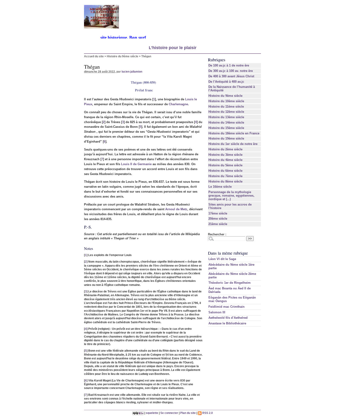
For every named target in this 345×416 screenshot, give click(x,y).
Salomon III (216, 312)
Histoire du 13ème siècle (226, 117)
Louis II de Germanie (136, 164)
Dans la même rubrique (228, 253)
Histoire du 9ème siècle (122, 56)
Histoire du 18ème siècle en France (233, 133)
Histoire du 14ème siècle (226, 122)
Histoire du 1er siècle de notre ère (232, 144)
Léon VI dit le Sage (222, 259)
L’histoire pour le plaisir (172, 47)
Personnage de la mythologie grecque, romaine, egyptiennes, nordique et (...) (231, 195)
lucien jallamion (132, 71)
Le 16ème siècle (220, 186)
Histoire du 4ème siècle (225, 160)
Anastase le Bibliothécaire (227, 323)
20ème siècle (217, 218)
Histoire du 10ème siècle (226, 101)
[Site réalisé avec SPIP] (138, 412)
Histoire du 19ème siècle (226, 138)
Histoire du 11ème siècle (226, 106)
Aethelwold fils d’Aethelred (228, 317)
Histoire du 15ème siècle (226, 128)
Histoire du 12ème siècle (226, 111)
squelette (152, 412)
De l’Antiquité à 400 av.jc (226, 81)
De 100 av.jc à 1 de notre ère (228, 65)
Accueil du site (94, 56)
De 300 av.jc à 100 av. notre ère (230, 71)
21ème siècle (217, 224)
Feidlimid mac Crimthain (226, 306)
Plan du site (188, 412)
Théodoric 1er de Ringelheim (229, 282)
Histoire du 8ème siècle (225, 181)
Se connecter (169, 412)
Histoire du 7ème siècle (225, 176)
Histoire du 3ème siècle (225, 154)
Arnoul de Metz (176, 209)
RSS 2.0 (207, 412)
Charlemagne (178, 104)
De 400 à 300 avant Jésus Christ (231, 76)
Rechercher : (217, 234)
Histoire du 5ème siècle (225, 165)
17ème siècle (217, 213)
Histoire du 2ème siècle (225, 149)
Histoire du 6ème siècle (225, 170)
